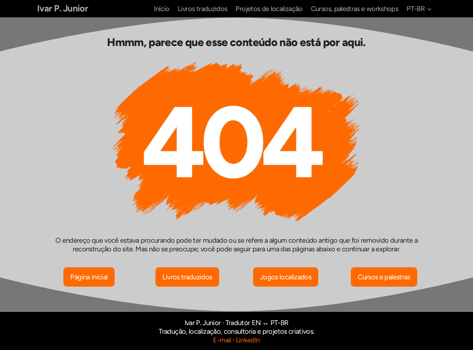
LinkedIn (248, 340)
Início (161, 9)
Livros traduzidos (202, 9)
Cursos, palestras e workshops (354, 9)
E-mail (222, 340)
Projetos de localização (268, 9)
